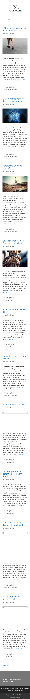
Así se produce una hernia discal (11, 597)
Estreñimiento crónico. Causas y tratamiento (13, 242)
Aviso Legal (6, 695)
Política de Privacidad (19, 695)
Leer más (13, 224)
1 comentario (8, 300)
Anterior (6, 665)
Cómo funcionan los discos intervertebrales (13, 523)
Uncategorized (9, 87)
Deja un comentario (10, 89)
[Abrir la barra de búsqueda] (25, 18)
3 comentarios (9, 513)
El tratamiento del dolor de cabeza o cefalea (13, 100)
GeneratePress (18, 690)
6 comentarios (9, 347)
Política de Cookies (14, 697)
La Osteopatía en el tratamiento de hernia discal (13, 474)
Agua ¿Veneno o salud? (13, 404)
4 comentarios (9, 462)
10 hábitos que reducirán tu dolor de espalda (14, 29)
